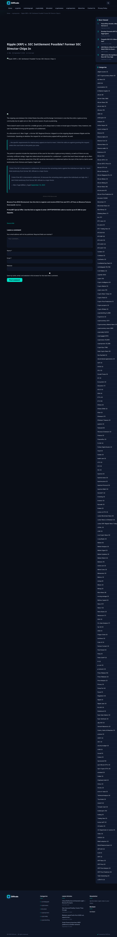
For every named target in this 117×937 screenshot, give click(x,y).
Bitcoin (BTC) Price (103, 163)
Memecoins (100, 573)
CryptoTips (100, 347)
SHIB (98, 749)
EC (98, 378)
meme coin (100, 566)
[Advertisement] (50, 30)
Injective (99, 474)
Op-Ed (99, 627)
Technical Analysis (102, 795)
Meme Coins (101, 569)
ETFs (99, 397)
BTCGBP (100, 236)
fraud (99, 451)
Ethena (99, 405)
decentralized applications (105, 359)
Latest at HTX (101, 512)
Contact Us (91, 8)
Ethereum (100, 416)
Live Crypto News (102, 535)
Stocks (99, 788)
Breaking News (101, 213)
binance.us (100, 152)
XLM (98, 853)
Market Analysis (102, 546)
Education (100, 386)
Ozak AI (99, 642)
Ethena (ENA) (101, 409)
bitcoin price (101, 190)
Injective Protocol (102, 485)
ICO (98, 466)
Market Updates (102, 554)
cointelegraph (28, 8)
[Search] (108, 3)
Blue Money (100, 209)
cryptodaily (39, 8)
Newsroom (100, 615)
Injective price (101, 481)
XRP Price (100, 864)
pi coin (99, 665)
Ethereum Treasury (102, 420)
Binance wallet (101, 148)
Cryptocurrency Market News (106, 324)
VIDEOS (99, 837)
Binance (99, 133)
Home (10, 8)
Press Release (101, 673)
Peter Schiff (101, 657)
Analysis (99, 121)
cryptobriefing (101, 313)
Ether (99, 412)
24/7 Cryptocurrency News (105, 75)
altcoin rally (100, 106)
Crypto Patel (101, 297)
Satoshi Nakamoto (102, 726)
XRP (98, 857)
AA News (100, 79)
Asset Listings (101, 129)
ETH (98, 401)
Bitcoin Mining (101, 183)
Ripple (99, 700)
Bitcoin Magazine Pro (103, 175)
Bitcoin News (101, 186)
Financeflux (100, 439)
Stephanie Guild (102, 780)
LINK (98, 531)
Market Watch (101, 558)
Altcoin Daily (101, 98)
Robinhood (100, 711)
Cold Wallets (101, 271)
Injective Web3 (101, 489)
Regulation (100, 696)
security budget (102, 745)
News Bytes (101, 611)
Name (9, 251)
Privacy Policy (102, 8)
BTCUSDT (100, 248)
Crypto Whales (101, 309)
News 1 (99, 608)
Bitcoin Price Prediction (104, 194)
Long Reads (100, 539)
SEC (98, 742)
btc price (100, 225)
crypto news (101, 290)
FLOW (99, 443)
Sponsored (100, 761)
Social (99, 753)
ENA (98, 393)
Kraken (99, 508)
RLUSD (99, 707)
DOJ (98, 370)
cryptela (18, 8)
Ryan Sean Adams (102, 715)
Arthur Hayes (101, 125)
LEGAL (99, 527)
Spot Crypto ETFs (102, 768)
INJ (98, 470)
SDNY (99, 738)
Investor (99, 500)
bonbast (92, 912)
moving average (102, 596)
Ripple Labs (100, 703)
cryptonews (59, 8)
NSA (98, 619)
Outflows (100, 638)
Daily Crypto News (102, 351)
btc (98, 217)
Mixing (99, 588)
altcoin (99, 95)
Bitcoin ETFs (101, 167)
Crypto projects (102, 305)
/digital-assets (101, 72)
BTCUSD (100, 240)
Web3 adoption (101, 841)
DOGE (99, 366)
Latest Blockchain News (104, 516)
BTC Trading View (102, 229)
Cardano (99, 251)
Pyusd (99, 692)
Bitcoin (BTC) (101, 160)
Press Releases (101, 677)
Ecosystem (100, 382)
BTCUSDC (100, 244)
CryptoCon (100, 317)
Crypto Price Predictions (104, 301)
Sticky (99, 784)
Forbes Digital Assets (103, 447)
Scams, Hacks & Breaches (105, 730)
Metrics (99, 577)
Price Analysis (101, 680)
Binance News (101, 144)
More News (100, 592)
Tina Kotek (100, 799)
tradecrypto (100, 811)
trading (99, 814)
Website (9, 266)
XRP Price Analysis (102, 868)
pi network (100, 669)
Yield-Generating (102, 876)
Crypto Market (101, 286)
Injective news (101, 477)
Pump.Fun (100, 688)
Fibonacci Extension (103, 432)
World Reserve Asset (103, 845)
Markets (99, 562)
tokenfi (99, 803)
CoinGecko (100, 259)
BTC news (100, 221)
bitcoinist (49, 8)
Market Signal (101, 550)
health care (100, 458)
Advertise (81, 8)
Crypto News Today (103, 294)
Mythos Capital (101, 600)
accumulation (101, 87)
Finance (99, 435)
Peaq (98, 654)
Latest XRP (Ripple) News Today (107, 523)
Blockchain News (102, 206)
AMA (98, 114)
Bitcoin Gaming (101, 171)
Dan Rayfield (101, 355)
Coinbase (100, 255)
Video (99, 833)
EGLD (99, 389)
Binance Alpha (101, 137)
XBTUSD (100, 849)
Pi (98, 661)
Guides (99, 454)
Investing (100, 497)
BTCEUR (100, 232)
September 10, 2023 (38, 185)
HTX (98, 462)
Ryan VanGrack (101, 719)
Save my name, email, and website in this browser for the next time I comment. (32, 276)
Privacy (99, 684)
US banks (100, 826)
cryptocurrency (101, 320)
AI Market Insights (102, 91)
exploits (99, 424)
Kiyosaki (99, 504)
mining (99, 581)
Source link (10, 223)
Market (99, 542)
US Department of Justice (105, 830)
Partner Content (102, 646)
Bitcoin (99, 156)
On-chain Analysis (102, 623)
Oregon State (101, 634)
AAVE (99, 83)
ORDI (99, 631)
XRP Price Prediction (103, 872)
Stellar (99, 776)
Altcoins (99, 110)
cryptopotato (70, 8)
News (99, 604)
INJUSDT (100, 493)
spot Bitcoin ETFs (102, 765)
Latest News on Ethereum (105, 520)
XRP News (100, 860)
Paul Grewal (100, 650)
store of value (101, 791)
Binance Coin (101, 141)
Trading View (101, 818)
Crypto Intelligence (102, 282)
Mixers (99, 585)
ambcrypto (100, 118)
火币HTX (100, 879)
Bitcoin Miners (101, 179)
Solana (99, 757)
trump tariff (100, 822)
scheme (99, 734)
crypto (99, 278)
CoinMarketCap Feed (103, 263)
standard (100, 772)
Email (9, 258)
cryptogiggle (101, 336)
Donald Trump (101, 374)
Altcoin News (101, 102)
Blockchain (100, 202)
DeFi (98, 363)
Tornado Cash (101, 807)
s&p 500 (99, 723)
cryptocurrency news (103, 328)
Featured (100, 428)
